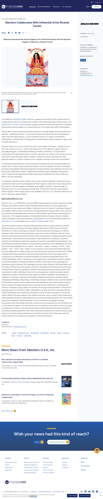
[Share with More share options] (26, 32)
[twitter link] (82, 491)
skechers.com (48, 191)
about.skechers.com (9, 221)
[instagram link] (97, 492)
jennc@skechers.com (20, 326)
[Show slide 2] (29, 106)
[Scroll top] (97, 450)
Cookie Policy (33, 496)
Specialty (53, 333)
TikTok (50, 221)
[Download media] (72, 93)
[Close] (100, 495)
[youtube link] (89, 491)
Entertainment (45, 333)
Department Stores (23, 333)
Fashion (59, 333)
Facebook (32, 221)
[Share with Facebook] (16, 32)
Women (14, 333)
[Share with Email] (19, 32)
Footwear (19, 335)
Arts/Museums (34, 333)
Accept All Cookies (85, 495)
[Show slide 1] (10, 106)
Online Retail (27, 335)
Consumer (66, 333)
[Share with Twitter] (12, 32)
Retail (13, 335)
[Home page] (12, 7)
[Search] (91, 2)
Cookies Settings (72, 495)
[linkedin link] (85, 492)
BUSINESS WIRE (20, 119)
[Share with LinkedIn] (8, 32)
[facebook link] (93, 492)
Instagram (41, 221)
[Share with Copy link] (23, 32)
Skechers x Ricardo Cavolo (14, 124)
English (83, 60)
